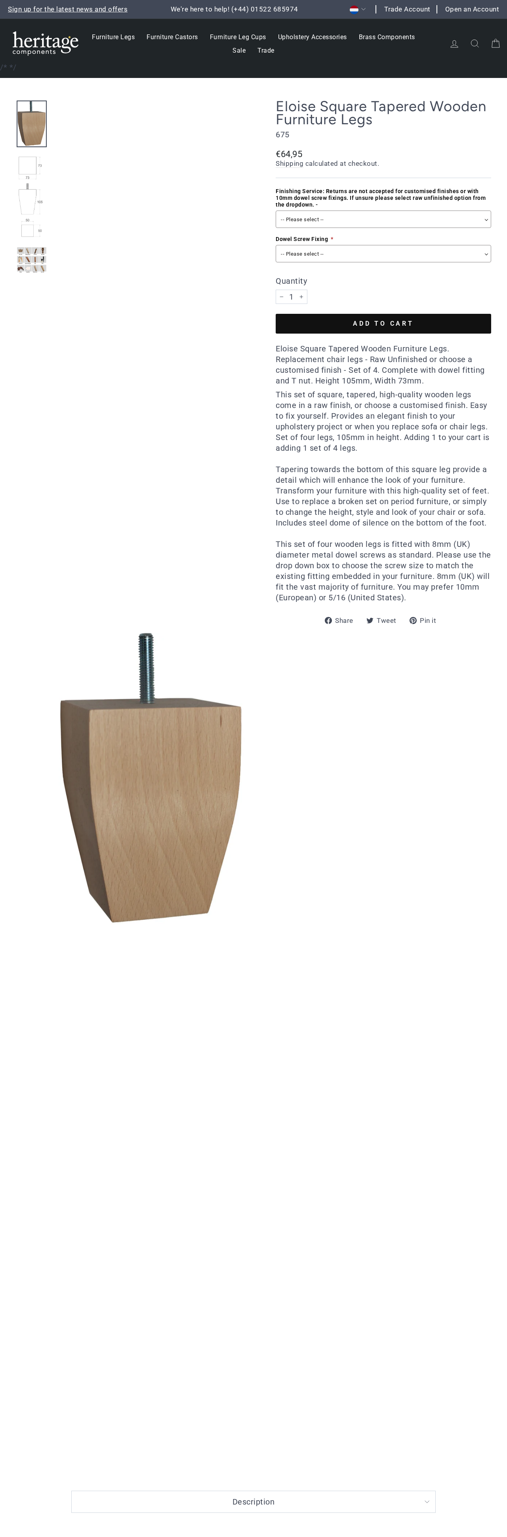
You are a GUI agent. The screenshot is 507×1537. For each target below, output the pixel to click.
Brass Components (387, 37)
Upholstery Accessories (312, 37)
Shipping (289, 163)
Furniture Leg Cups (238, 37)
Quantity (291, 281)
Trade (265, 50)
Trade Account (407, 9)
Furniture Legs (113, 37)
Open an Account (472, 9)
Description (254, 1502)
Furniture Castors (172, 37)
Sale (239, 50)
